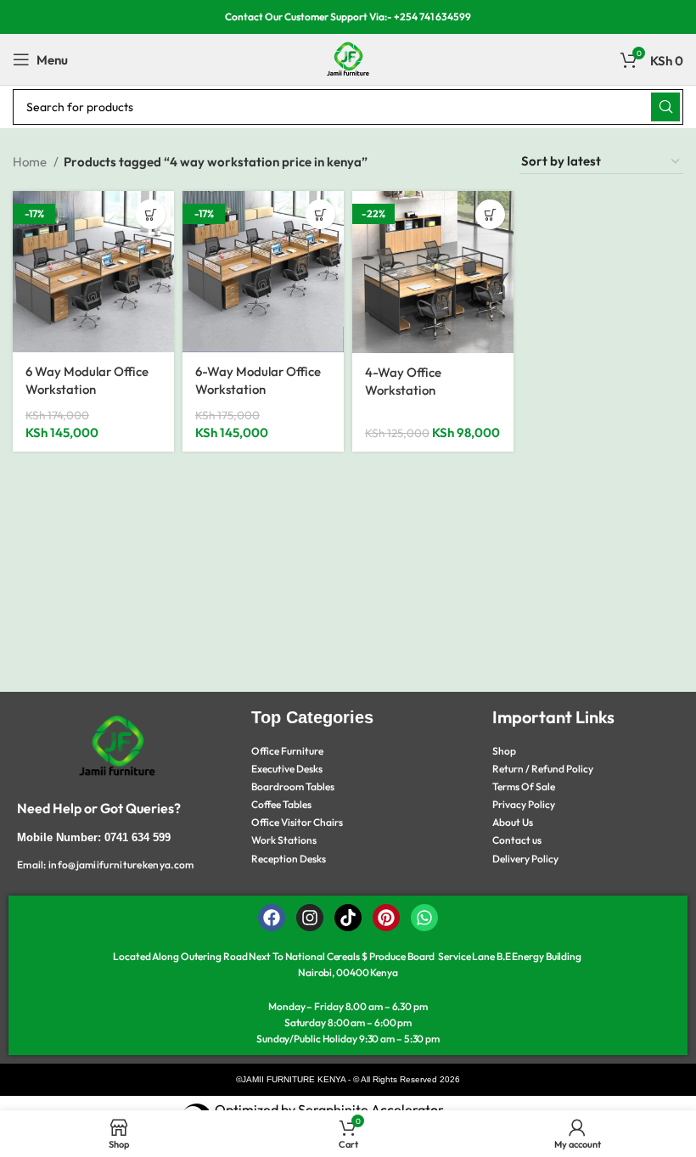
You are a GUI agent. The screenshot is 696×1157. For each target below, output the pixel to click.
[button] (151, 214)
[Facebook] (271, 917)
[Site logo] (348, 58)
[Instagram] (309, 917)
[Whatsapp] (424, 917)
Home (31, 162)
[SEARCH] (665, 107)
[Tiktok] (348, 917)
